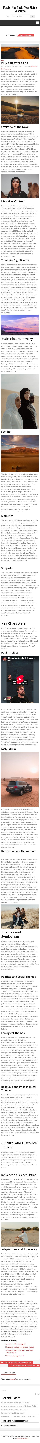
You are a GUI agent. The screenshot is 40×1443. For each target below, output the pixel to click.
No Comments (6, 69)
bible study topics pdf (15, 1356)
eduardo (34, 66)
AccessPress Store (22, 1438)
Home (8, 35)
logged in (13, 1379)
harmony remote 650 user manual (13, 1413)
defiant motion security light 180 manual (15, 1402)
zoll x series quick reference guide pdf (17, 1362)
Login (8, 16)
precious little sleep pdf (15, 1344)
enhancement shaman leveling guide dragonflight (18, 1406)
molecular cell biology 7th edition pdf (14, 1409)
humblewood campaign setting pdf (20, 1347)
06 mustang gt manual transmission (23, 1365)
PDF (14, 35)
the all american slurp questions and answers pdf (18, 1416)
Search (3, 1390)
